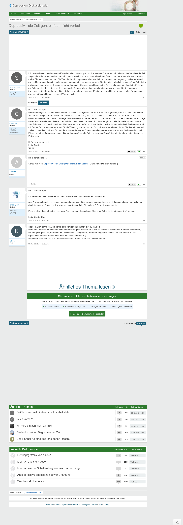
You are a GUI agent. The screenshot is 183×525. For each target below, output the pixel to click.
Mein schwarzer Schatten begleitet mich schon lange (48, 468)
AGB (100, 504)
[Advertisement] (78, 52)
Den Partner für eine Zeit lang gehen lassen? (43, 438)
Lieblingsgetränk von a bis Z (34, 455)
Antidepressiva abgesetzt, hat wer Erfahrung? (44, 474)
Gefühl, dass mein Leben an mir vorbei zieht (43, 412)
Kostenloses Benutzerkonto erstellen (87, 313)
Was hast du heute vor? (31, 481)
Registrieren (127, 14)
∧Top (177, 522)
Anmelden (140, 14)
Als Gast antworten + (19, 32)
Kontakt (57, 504)
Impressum (66, 504)
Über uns (49, 504)
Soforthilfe (78, 14)
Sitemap (106, 504)
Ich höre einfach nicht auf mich (35, 425)
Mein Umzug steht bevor (32, 461)
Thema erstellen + (61, 14)
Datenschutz (75, 504)
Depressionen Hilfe (33, 492)
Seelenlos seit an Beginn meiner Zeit (39, 432)
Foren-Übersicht (16, 492)
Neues (37, 14)
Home (13, 14)
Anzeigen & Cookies (89, 504)
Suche (47, 14)
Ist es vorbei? (25, 419)
